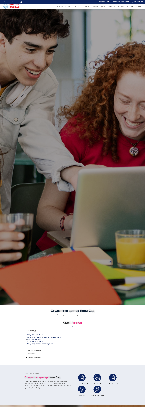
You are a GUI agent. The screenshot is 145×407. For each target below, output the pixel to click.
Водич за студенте (137, 1)
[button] (72, 331)
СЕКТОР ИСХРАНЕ (97, 383)
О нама (67, 6)
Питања (108, 1)
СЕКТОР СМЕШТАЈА (82, 383)
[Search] (21, 2)
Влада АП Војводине (34, 339)
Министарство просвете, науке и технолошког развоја (44, 337)
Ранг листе (130, 6)
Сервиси (86, 6)
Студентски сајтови (34, 357)
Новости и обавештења (121, 1)
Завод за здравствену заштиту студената (40, 344)
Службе (76, 6)
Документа (111, 6)
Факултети (31, 354)
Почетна (60, 6)
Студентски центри (34, 350)
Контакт (138, 6)
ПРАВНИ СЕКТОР (113, 383)
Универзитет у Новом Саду (35, 341)
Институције (32, 330)
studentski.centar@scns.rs (10, 1)
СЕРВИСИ (82, 395)
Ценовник (121, 6)
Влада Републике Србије (35, 335)
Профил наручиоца (99, 6)
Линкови (102, 1)
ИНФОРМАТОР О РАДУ (97, 395)
